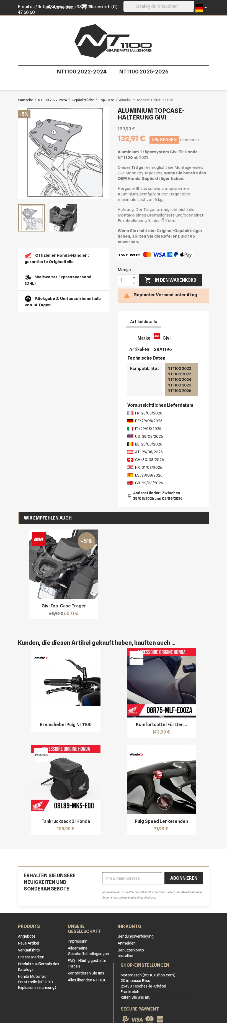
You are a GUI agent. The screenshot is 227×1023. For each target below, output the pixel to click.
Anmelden (127, 943)
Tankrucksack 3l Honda (66, 821)
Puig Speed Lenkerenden (161, 821)
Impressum (77, 941)
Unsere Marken (31, 957)
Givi (166, 338)
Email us (26, 6)
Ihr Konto (129, 926)
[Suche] (190, 10)
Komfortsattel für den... (161, 724)
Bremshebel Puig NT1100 (66, 724)
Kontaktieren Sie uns (86, 973)
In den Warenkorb (170, 280)
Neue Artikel (28, 943)
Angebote (26, 936)
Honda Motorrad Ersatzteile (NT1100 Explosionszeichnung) (37, 982)
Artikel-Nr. (139, 349)
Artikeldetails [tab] (143, 321)
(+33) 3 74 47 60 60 (168, 997)
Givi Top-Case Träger (64, 606)
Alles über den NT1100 (87, 980)
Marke (144, 338)
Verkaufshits (29, 950)
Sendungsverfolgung (136, 936)
